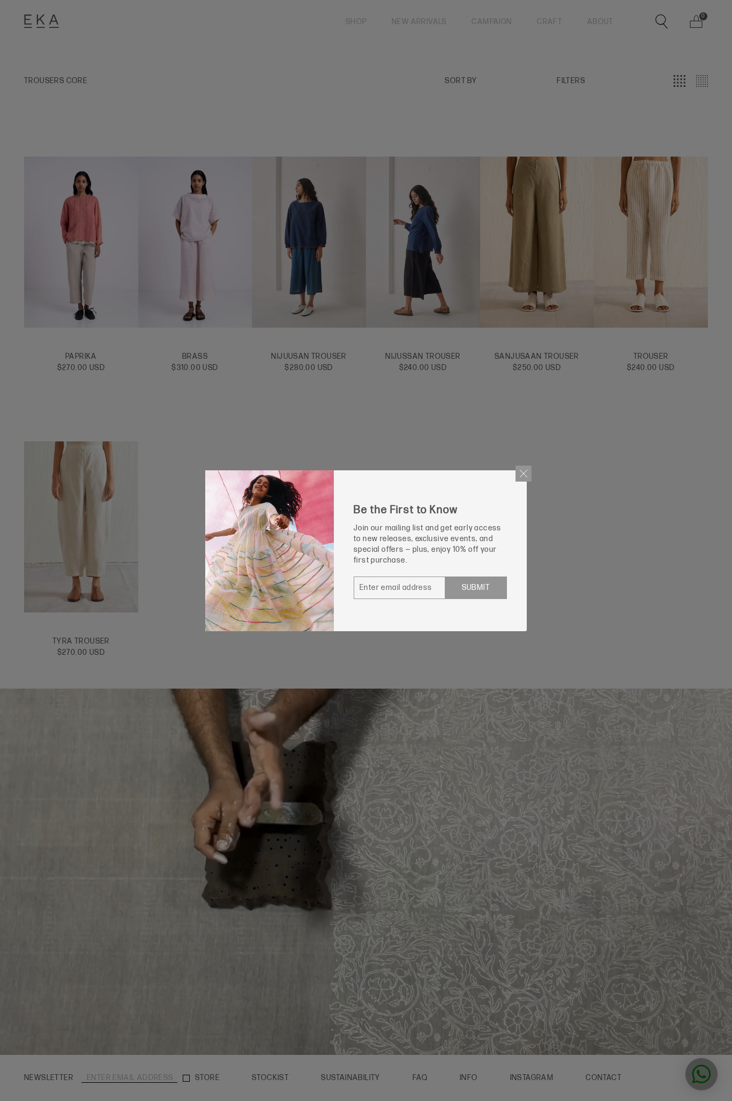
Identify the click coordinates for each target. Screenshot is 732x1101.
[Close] (524, 473)
